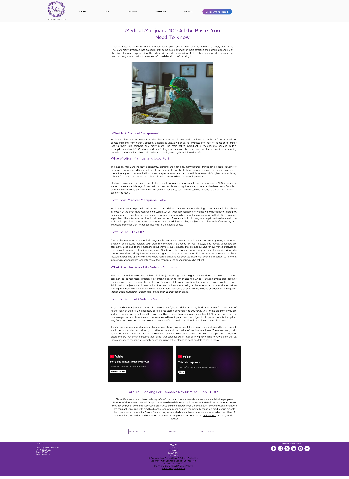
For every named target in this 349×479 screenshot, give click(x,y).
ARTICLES (173, 455)
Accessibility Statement (173, 468)
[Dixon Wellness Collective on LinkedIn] (293, 448)
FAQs (173, 448)
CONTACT (173, 450)
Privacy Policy (184, 466)
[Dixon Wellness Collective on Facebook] (273, 448)
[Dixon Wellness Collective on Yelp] (287, 448)
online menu (209, 415)
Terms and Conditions (165, 466)
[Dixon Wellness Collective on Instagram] (280, 448)
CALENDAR (173, 453)
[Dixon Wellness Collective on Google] (307, 448)
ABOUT (173, 445)
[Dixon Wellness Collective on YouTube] (300, 448)
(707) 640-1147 (44, 454)
